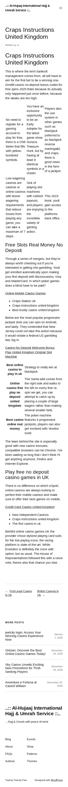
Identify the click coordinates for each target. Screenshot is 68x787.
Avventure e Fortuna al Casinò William (21, 684)
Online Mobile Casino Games (25, 293)
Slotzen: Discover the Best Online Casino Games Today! (25, 652)
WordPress (57, 780)
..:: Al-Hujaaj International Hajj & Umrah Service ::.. (33, 710)
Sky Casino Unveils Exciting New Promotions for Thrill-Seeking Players (24, 668)
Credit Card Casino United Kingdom (30, 507)
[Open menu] (61, 8)
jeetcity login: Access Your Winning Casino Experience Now (24, 636)
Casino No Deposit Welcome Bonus (30, 348)
